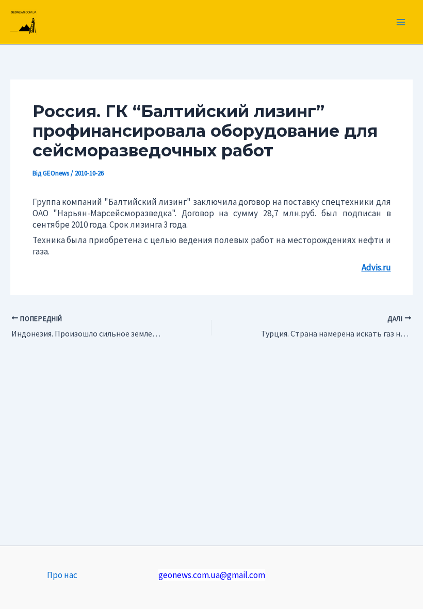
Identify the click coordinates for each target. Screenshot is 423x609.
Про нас (62, 575)
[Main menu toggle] (401, 22)
